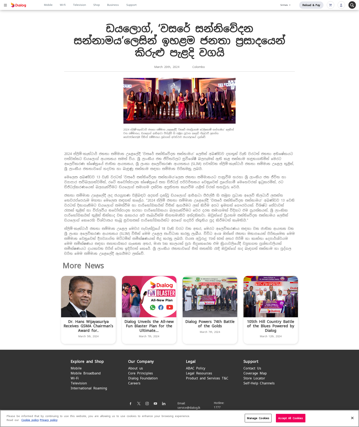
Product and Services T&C (207, 378)
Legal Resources (199, 373)
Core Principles (140, 373)
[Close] (352, 417)
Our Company (141, 361)
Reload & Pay (311, 5)
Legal (190, 361)
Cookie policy (30, 420)
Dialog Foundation (143, 378)
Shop (96, 5)
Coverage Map (255, 373)
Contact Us (252, 368)
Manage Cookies (258, 418)
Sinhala (284, 5)
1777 (217, 407)
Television (79, 5)
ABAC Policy (195, 368)
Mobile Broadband (86, 373)
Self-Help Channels (259, 383)
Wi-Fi (63, 5)
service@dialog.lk (188, 408)
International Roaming (89, 388)
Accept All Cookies (290, 418)
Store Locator (254, 378)
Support (131, 5)
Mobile (48, 5)
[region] (179, 418)
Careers (134, 383)
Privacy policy (49, 420)
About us (135, 368)
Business (113, 5)
